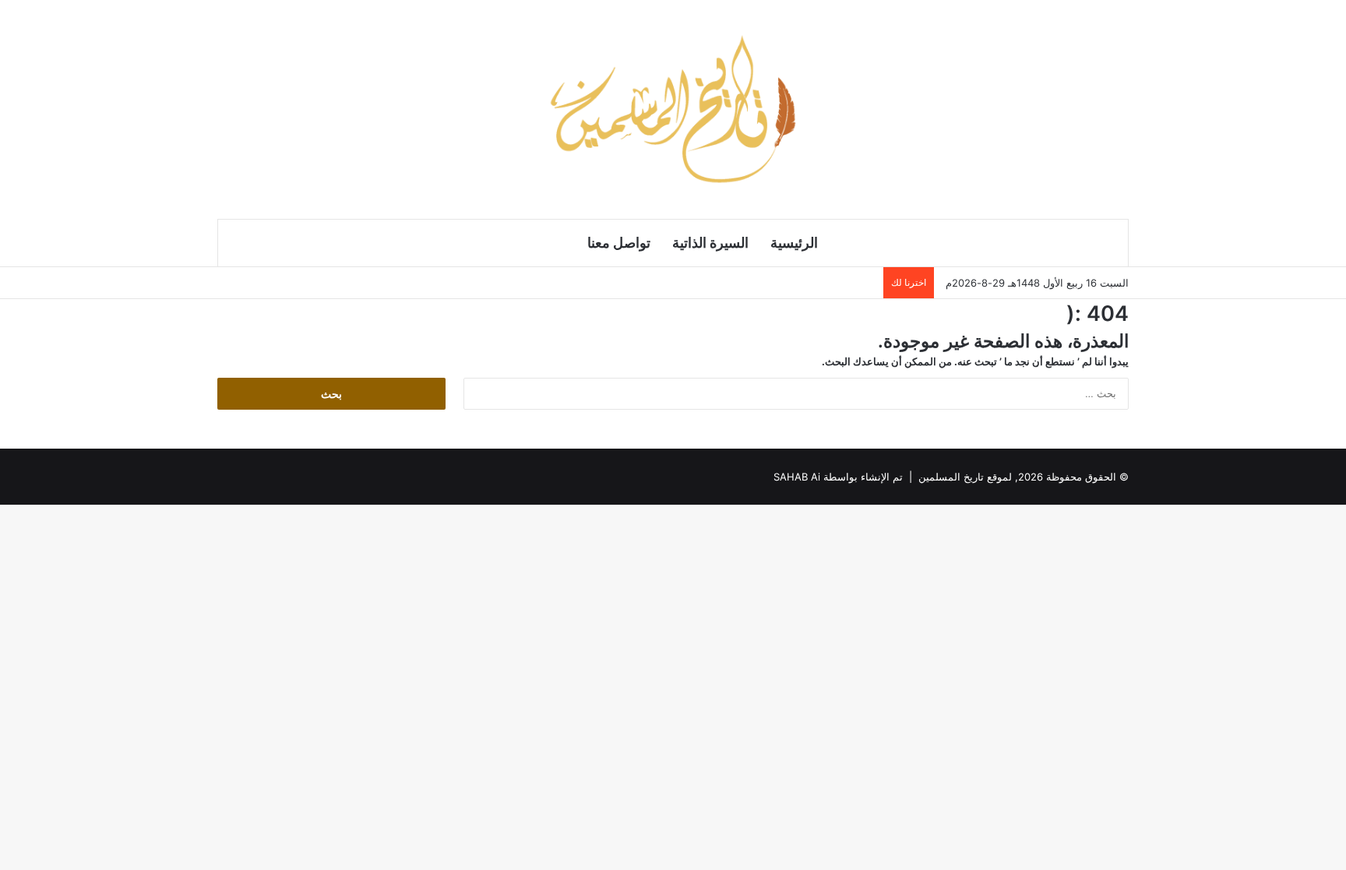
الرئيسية (794, 242)
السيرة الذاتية (710, 242)
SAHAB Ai (796, 476)
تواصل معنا (618, 242)
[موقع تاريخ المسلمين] (673, 109)
